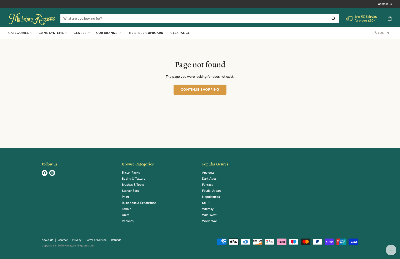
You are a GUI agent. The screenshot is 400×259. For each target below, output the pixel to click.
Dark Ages (209, 178)
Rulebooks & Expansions (139, 203)
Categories (19, 33)
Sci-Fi (206, 203)
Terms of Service (96, 239)
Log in (383, 33)
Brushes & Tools (133, 185)
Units (125, 215)
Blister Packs (131, 172)
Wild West (209, 215)
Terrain (126, 209)
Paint (125, 197)
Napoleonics (211, 197)
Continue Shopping (200, 89)
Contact (63, 239)
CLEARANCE (180, 33)
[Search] (333, 18)
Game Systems (52, 33)
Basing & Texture (133, 178)
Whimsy (208, 209)
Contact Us (385, 4)
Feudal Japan (211, 191)
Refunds (116, 239)
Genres (81, 33)
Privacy (76, 239)
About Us (47, 239)
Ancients (208, 172)
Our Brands (107, 33)
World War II (210, 221)
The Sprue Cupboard (145, 33)
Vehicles (128, 221)
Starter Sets (130, 191)
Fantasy (207, 185)
